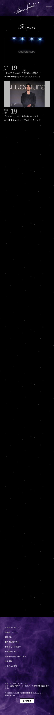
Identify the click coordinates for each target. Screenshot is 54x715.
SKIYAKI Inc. (10, 695)
